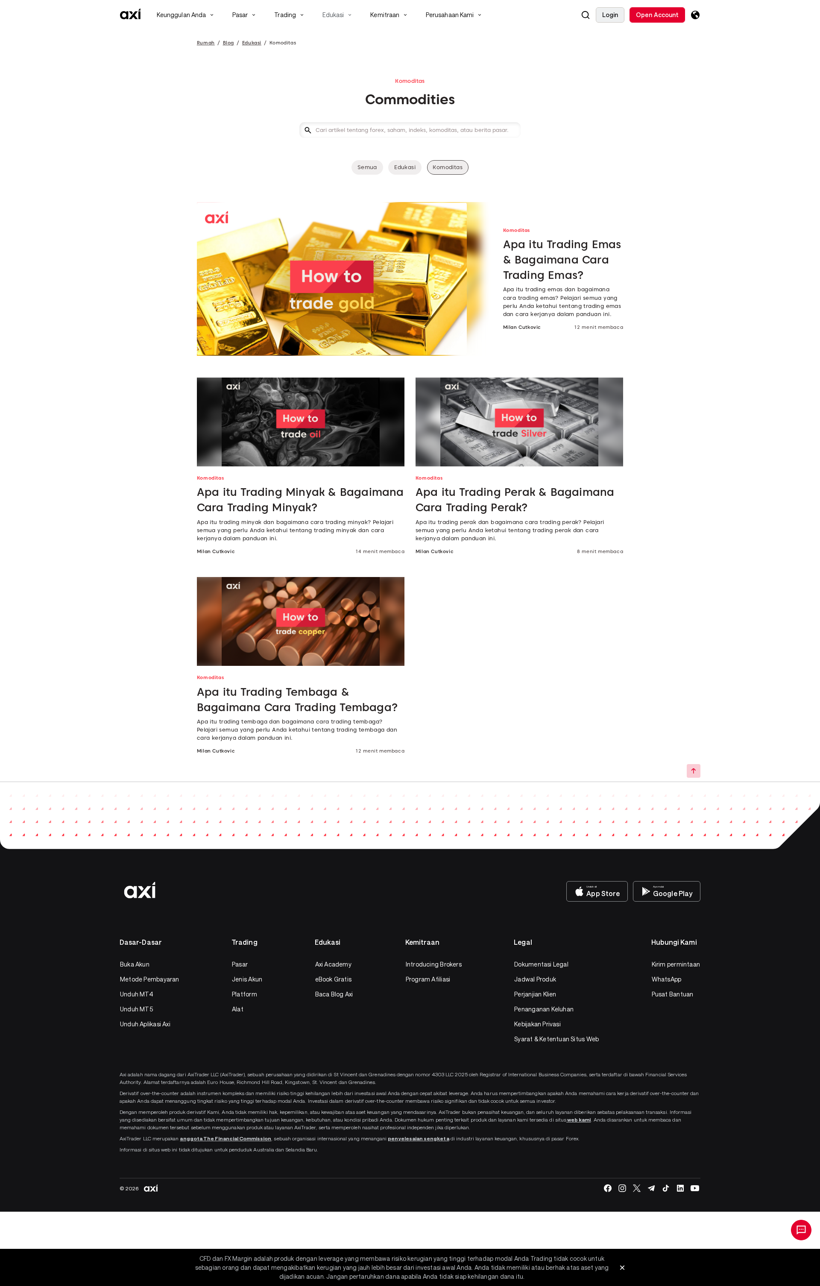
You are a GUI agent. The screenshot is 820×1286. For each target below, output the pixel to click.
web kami (578, 1119)
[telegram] (651, 1188)
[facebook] (607, 1188)
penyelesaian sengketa (418, 1138)
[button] (585, 15)
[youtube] (694, 1188)
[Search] (585, 15)
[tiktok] (665, 1188)
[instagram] (622, 1188)
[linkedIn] (680, 1188)
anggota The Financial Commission (225, 1138)
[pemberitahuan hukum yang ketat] (622, 1267)
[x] (636, 1188)
